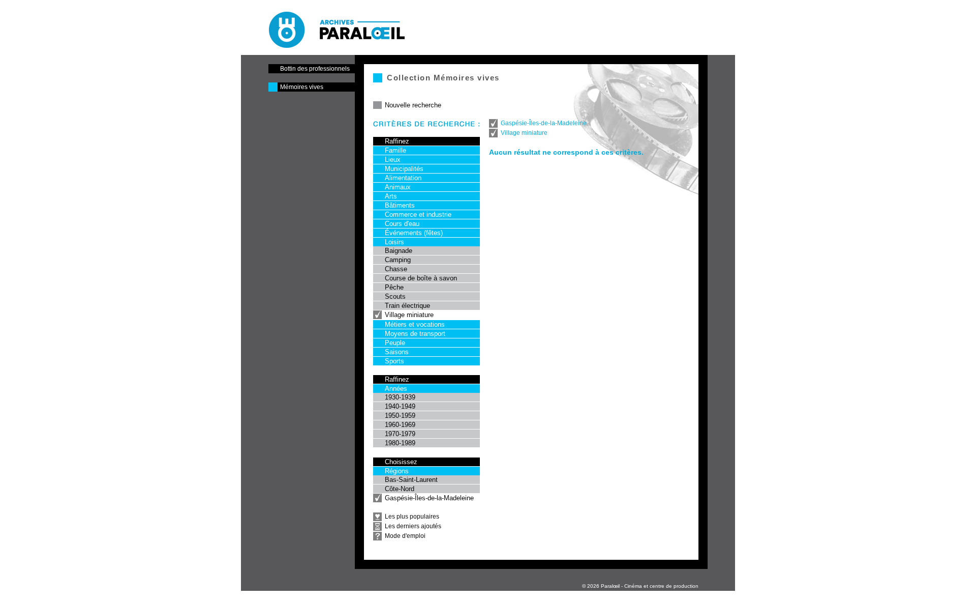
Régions (397, 471)
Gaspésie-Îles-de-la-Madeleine (429, 498)
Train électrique (407, 305)
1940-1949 (400, 406)
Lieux (393, 159)
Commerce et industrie (418, 214)
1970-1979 (400, 434)
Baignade (398, 250)
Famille (395, 150)
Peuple (395, 343)
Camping (398, 260)
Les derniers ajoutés (413, 526)
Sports (394, 361)
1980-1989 (400, 443)
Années (396, 388)
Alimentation (403, 178)
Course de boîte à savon (421, 278)
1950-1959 (400, 415)
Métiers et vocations (415, 324)
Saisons (397, 352)
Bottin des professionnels (315, 68)
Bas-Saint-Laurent (411, 479)
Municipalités (404, 169)
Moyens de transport (415, 333)
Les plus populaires (412, 516)
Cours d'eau (402, 223)
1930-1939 (400, 397)
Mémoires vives (301, 87)
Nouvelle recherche (413, 105)
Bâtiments (400, 205)
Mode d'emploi (405, 535)
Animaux (398, 187)
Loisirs (394, 242)
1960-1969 (400, 424)
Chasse (396, 269)
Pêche (394, 287)
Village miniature (409, 315)
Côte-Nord (399, 489)
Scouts (395, 296)
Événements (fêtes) (414, 233)
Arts (391, 196)
